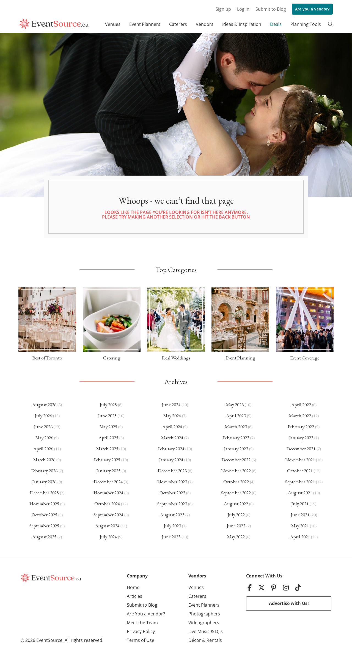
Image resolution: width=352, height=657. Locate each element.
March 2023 (236, 427)
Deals (276, 24)
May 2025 (108, 427)
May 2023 (235, 405)
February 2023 (236, 438)
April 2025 (108, 438)
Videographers (203, 623)
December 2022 (236, 460)
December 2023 (172, 471)
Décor (194, 640)
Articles (134, 596)
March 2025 (107, 449)
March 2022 (300, 416)
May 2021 (300, 526)
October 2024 (107, 504)
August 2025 (44, 537)
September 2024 (108, 515)
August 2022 (236, 504)
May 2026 (44, 438)
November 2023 (172, 482)
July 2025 (108, 405)
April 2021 (300, 537)
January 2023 (236, 449)
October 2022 (236, 482)
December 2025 (44, 493)
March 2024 (172, 438)
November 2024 (108, 493)
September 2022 (236, 493)
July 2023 (172, 526)
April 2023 (236, 416)
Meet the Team (142, 623)
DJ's (219, 631)
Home (133, 587)
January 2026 (44, 482)
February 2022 (301, 427)
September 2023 (172, 504)
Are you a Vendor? (312, 9)
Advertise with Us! (289, 603)
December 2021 (301, 449)
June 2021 (300, 515)
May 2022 (236, 537)
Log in (243, 9)
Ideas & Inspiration (241, 24)
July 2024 (108, 537)
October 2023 (172, 493)
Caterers (178, 24)
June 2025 (107, 416)
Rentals (214, 640)
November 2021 (300, 460)
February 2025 (107, 460)
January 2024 (171, 460)
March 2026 (44, 460)
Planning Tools (305, 24)
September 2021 (300, 482)
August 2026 (44, 405)
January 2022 (301, 438)
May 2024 (172, 416)
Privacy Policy (141, 631)
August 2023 (172, 515)
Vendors (204, 24)
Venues (112, 24)
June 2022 (236, 526)
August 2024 (107, 526)
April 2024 (172, 427)
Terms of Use (140, 640)
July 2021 (300, 504)
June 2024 (171, 405)
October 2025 (44, 515)
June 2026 (43, 427)
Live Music (199, 631)
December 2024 (108, 482)
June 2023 (171, 537)
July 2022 (236, 515)
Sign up (223, 9)
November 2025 (44, 504)
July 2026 (43, 416)
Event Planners (144, 24)
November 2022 (236, 471)
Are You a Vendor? (146, 614)
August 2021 (300, 493)
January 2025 (108, 471)
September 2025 (44, 526)
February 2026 (44, 471)
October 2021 (300, 471)
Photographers (204, 614)
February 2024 (171, 449)
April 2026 (43, 449)
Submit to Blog (270, 9)
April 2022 (301, 405)
